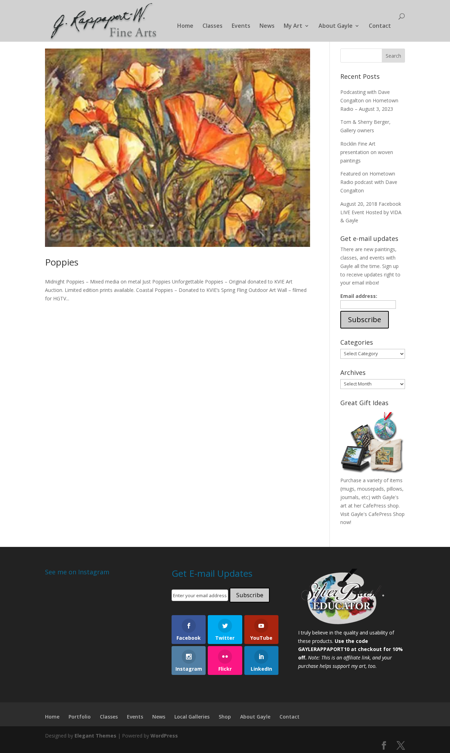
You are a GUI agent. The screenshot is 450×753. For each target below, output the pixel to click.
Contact (380, 26)
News (267, 26)
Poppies (61, 262)
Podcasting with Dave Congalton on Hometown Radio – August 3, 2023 (369, 100)
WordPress (164, 735)
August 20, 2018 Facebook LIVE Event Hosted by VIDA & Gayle (370, 212)
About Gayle (336, 26)
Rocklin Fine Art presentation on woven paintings (366, 152)
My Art (293, 26)
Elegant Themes (95, 735)
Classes (212, 26)
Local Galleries (192, 716)
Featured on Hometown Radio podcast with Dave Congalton (368, 182)
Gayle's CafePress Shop (378, 514)
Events (241, 26)
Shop (225, 716)
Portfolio (80, 716)
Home (185, 26)
